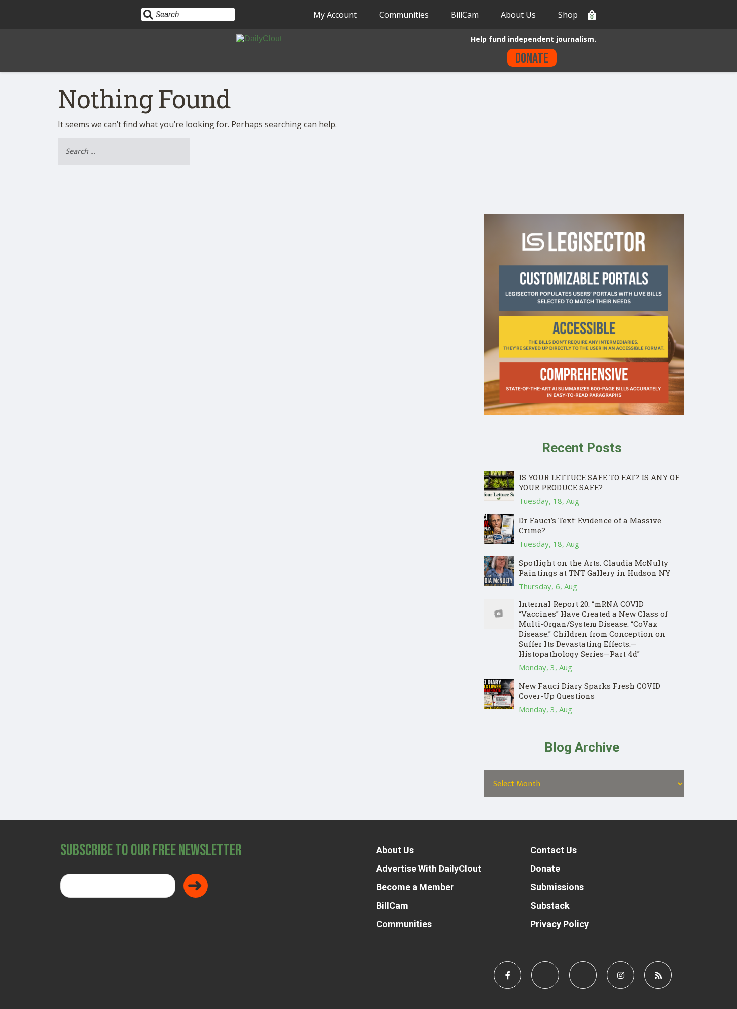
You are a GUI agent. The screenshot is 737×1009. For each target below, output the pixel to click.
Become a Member (415, 887)
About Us (518, 14)
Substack (550, 905)
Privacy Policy (559, 924)
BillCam (465, 14)
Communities (404, 14)
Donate (531, 58)
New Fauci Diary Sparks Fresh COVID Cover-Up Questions (589, 691)
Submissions (557, 887)
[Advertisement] (584, 144)
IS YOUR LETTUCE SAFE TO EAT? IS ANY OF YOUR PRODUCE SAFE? (599, 482)
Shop (568, 14)
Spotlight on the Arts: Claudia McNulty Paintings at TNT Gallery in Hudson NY (594, 568)
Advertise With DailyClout (428, 868)
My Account (335, 14)
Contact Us (553, 850)
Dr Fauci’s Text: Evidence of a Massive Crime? (590, 525)
